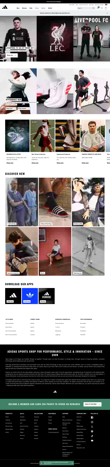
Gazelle (32, 323)
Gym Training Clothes (11, 334)
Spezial (32, 331)
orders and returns (83, 4)
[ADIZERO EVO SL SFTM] (17, 142)
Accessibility (76, 463)
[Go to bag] (106, 8)
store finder (71, 4)
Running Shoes (9, 323)
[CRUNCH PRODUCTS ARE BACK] (92, 142)
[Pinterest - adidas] (97, 431)
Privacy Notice (56, 463)
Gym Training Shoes (11, 331)
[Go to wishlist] (102, 8)
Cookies (49, 463)
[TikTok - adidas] (97, 436)
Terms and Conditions (66, 463)
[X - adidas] (97, 427)
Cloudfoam (83, 331)
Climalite (82, 327)
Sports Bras (9, 327)
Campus (32, 334)
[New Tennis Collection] (42, 142)
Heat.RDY (82, 334)
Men (18, 8)
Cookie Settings (34, 463)
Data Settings (42, 463)
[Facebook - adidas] (97, 417)
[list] (55, 142)
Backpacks (58, 331)
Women (24, 8)
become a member (99, 4)
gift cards (91, 4)
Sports (43, 8)
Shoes (37, 8)
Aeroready (83, 323)
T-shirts (57, 327)
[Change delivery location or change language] (106, 4)
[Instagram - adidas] (97, 422)
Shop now (10, 163)
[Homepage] (5, 7)
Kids (31, 8)
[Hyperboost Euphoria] (67, 142)
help (77, 4)
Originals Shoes (59, 323)
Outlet (50, 8)
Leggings (57, 334)
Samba (32, 327)
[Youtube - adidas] (97, 441)
